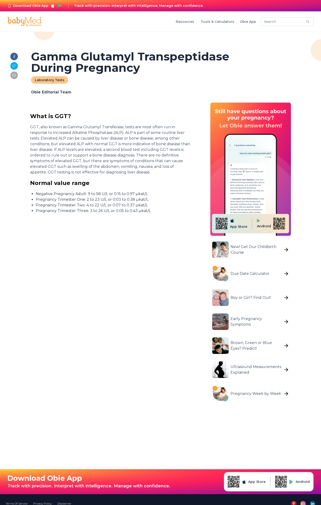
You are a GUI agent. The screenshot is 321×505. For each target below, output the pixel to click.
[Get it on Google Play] (60, 5)
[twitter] (14, 66)
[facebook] (14, 56)
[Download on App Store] (52, 5)
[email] (14, 75)
